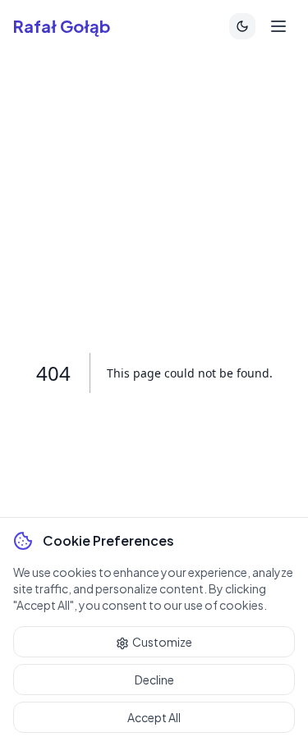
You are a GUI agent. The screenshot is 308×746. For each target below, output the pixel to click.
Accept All (154, 717)
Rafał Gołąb (62, 26)
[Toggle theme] (242, 26)
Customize (162, 641)
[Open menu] (278, 26)
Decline (154, 679)
